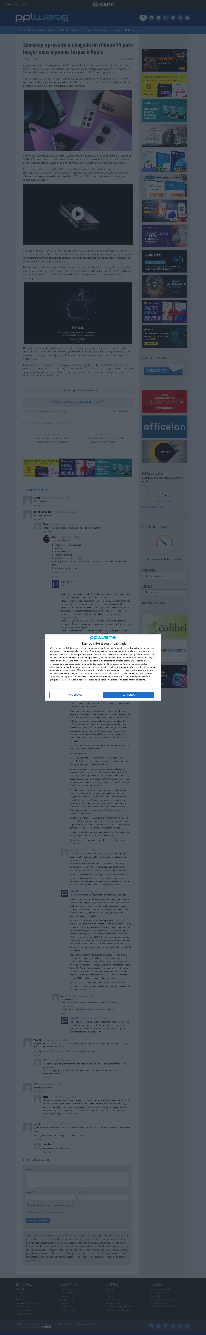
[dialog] (103, 667)
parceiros (75, 648)
